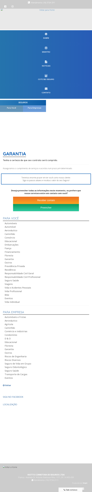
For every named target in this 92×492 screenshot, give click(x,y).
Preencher (46, 207)
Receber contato (46, 200)
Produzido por (79, 483)
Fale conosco (71, 490)
